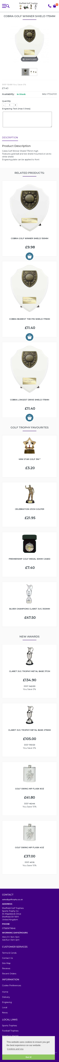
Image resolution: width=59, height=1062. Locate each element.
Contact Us (7, 958)
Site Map (6, 963)
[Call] (49, 6)
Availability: (8, 94)
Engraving (7, 1002)
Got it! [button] (29, 1057)
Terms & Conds (9, 953)
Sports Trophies (9, 1025)
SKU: (44, 94)
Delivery (6, 997)
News (5, 1012)
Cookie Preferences (11, 985)
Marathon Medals (10, 1036)
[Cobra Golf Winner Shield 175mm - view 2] (33, 72)
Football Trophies (10, 1031)
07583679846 (8, 928)
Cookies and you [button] (15, 1049)
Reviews (6, 968)
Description (10, 137)
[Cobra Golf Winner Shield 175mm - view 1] (26, 72)
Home (5, 992)
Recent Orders (9, 973)
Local (4, 1007)
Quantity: (6, 101)
